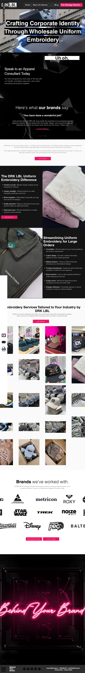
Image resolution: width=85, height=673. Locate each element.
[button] (51, 5)
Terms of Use (58, 670)
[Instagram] (24, 669)
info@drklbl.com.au (74, 668)
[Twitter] (32, 669)
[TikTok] (39, 669)
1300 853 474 (63, 668)
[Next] (76, 125)
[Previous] (9, 125)
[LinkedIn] (35, 669)
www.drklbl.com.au (52, 668)
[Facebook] (28, 669)
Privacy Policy (68, 670)
